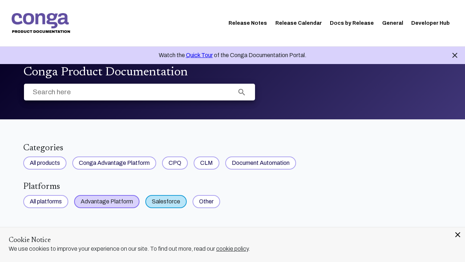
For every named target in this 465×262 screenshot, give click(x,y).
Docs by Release (352, 23)
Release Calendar (298, 23)
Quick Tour (199, 55)
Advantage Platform (107, 201)
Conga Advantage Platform (114, 163)
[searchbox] (241, 92)
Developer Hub (430, 23)
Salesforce (166, 201)
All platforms (46, 201)
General (392, 23)
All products (45, 163)
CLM (206, 163)
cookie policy (232, 249)
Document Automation (261, 163)
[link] (41, 23)
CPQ (175, 163)
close (457, 234)
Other (206, 201)
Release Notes (248, 23)
